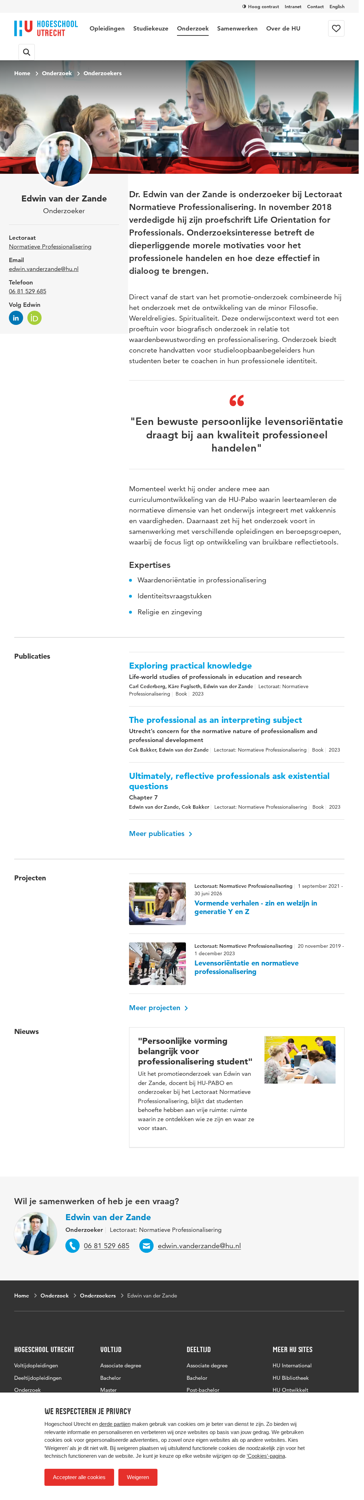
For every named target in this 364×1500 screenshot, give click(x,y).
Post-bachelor (203, 1389)
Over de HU (283, 28)
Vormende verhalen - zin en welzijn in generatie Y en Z (255, 907)
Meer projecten (155, 1007)
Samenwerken (237, 28)
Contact (315, 6)
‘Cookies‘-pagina (266, 1456)
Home (22, 73)
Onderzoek (193, 28)
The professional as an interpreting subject (215, 720)
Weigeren (138, 1477)
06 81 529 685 (27, 291)
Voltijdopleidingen (36, 1365)
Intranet (293, 6)
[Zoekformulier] (26, 52)
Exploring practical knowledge (190, 666)
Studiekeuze (150, 28)
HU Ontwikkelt (290, 1389)
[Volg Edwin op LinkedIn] (16, 318)
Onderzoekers (103, 73)
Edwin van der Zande (108, 1217)
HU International (292, 1365)
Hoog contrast (263, 6)
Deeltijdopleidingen (37, 1377)
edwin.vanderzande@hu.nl (44, 268)
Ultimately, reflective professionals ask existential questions (229, 781)
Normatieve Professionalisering (50, 246)
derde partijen (114, 1424)
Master (108, 1389)
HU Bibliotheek (291, 1377)
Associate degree (120, 1365)
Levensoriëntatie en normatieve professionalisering (246, 967)
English (337, 6)
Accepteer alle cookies (79, 1477)
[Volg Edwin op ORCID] (34, 318)
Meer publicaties (158, 833)
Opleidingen (107, 28)
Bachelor (110, 1377)
